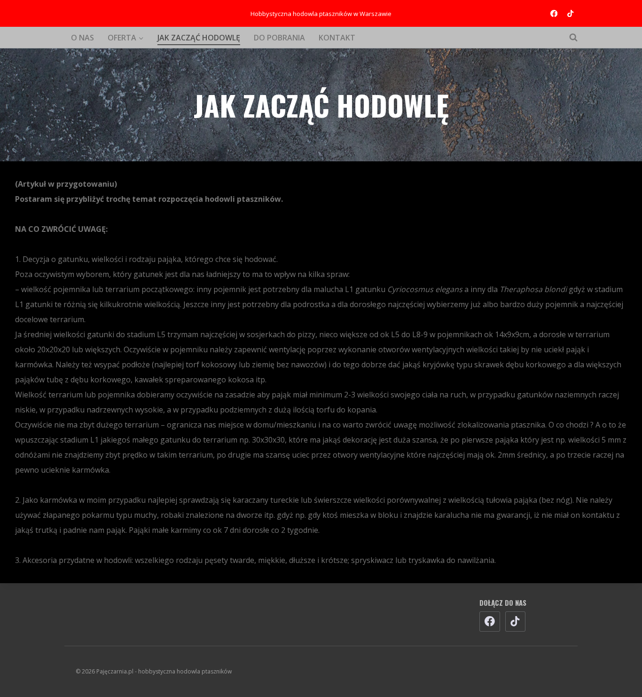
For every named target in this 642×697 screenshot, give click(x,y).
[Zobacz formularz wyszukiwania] (569, 37)
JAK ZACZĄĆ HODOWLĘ (198, 37)
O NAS (82, 37)
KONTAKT (337, 37)
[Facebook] (554, 13)
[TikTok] (570, 13)
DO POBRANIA (279, 37)
